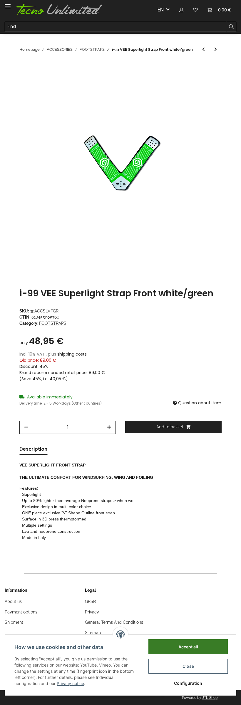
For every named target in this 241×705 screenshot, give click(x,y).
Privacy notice (70, 683)
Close (188, 666)
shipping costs (72, 354)
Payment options (21, 612)
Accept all (188, 646)
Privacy (92, 612)
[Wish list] (195, 9)
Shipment (14, 622)
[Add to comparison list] (194, 76)
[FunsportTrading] (59, 9)
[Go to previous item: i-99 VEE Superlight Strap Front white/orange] (204, 49)
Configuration (188, 683)
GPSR (90, 601)
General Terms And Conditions (114, 622)
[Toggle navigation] (8, 3)
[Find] (231, 27)
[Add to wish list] (209, 76)
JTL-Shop (209, 698)
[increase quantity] (109, 427)
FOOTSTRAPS (52, 323)
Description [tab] (33, 449)
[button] (181, 9)
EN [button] (161, 9)
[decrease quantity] (26, 427)
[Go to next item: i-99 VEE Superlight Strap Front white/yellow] (216, 49)
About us (13, 601)
